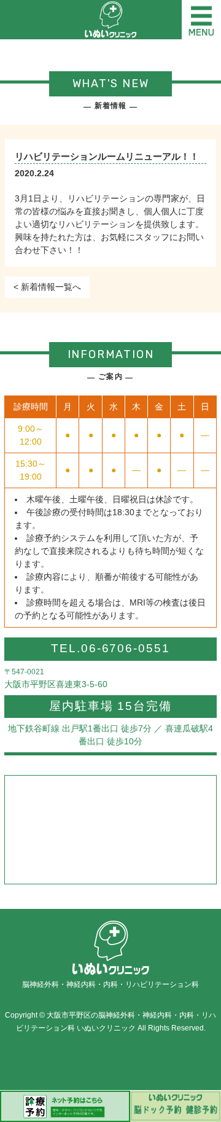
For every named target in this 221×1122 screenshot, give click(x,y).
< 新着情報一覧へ (47, 287)
